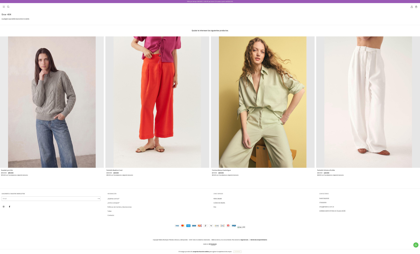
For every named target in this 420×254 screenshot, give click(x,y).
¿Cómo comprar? (113, 203)
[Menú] (4, 7)
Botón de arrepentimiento (259, 240)
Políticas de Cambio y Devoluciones (120, 207)
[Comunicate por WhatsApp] (415, 245)
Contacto (111, 215)
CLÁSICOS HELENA (219, 203)
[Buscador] (8, 7)
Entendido (237, 251)
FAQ (215, 207)
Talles (109, 211)
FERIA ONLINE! (218, 199)
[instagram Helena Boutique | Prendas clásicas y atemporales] (4, 206)
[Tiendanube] (210, 245)
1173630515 (322, 203)
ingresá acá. (244, 240)
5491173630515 (324, 198)
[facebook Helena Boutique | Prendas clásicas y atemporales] (9, 206)
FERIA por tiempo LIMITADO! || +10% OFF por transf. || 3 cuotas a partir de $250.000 (210, 1)
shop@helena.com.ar (326, 207)
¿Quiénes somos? (113, 199)
